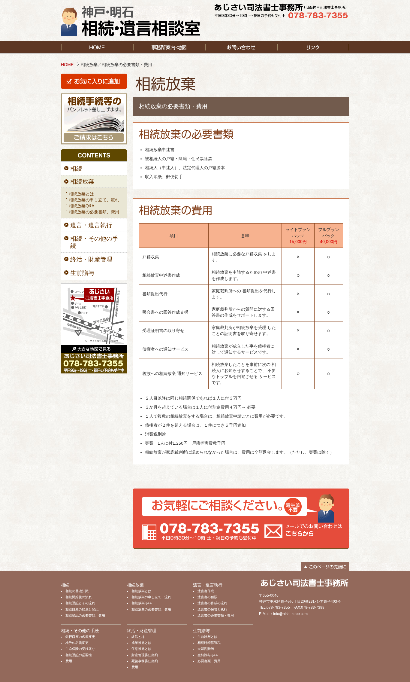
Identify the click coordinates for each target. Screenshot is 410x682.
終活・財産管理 (91, 259)
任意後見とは (141, 648)
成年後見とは (141, 642)
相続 (76, 168)
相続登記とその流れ (80, 603)
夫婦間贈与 (205, 648)
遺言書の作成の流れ (212, 603)
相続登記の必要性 (78, 655)
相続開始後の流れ (78, 597)
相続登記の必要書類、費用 (85, 615)
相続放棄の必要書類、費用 (94, 211)
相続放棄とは (81, 193)
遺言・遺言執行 (91, 225)
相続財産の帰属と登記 (81, 609)
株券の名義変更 (77, 642)
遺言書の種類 (207, 597)
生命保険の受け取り (80, 648)
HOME (67, 64)
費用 (68, 661)
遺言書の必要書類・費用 (215, 615)
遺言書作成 (205, 591)
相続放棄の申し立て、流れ (94, 199)
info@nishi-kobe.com (290, 614)
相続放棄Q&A (81, 205)
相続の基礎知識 (77, 591)
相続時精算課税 (209, 642)
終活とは (138, 636)
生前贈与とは (207, 636)
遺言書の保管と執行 (212, 609)
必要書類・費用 (209, 661)
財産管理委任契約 (144, 655)
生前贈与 (82, 272)
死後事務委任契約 (144, 661)
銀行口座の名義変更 (80, 636)
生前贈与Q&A (207, 655)
